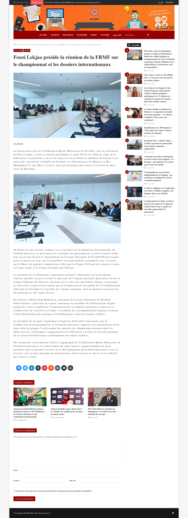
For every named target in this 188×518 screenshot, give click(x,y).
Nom (16, 470)
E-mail (16, 480)
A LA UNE (27, 44)
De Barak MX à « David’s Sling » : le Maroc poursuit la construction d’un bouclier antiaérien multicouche (158, 144)
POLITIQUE (68, 35)
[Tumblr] (38, 368)
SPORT (94, 35)
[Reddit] (51, 368)
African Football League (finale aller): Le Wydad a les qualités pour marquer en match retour (67, 411)
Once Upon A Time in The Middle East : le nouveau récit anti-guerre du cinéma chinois (77, 2)
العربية (160, 2)
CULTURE (105, 35)
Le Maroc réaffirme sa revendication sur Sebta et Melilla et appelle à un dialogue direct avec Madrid (159, 191)
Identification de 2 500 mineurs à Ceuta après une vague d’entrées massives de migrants (158, 130)
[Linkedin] (31, 368)
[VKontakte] (57, 368)
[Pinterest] (44, 368)
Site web (72, 480)
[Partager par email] (64, 368)
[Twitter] (25, 368)
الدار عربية (117, 35)
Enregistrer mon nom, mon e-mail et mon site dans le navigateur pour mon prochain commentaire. (54, 490)
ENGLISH (169, 2)
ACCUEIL (43, 35)
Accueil (18, 44)
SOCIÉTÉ (55, 35)
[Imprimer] (70, 368)
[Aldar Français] (94, 18)
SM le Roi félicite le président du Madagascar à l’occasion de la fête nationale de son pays (102, 411)
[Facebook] (18, 368)
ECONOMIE (82, 35)
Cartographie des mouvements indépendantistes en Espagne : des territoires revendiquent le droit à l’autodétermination (158, 176)
